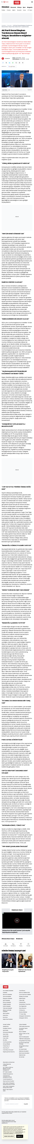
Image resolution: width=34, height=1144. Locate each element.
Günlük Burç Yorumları (24, 1004)
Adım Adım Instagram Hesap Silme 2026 (8, 1087)
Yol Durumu (22, 1010)
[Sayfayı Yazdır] (19, 62)
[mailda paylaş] (16, 62)
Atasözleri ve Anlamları (8, 1062)
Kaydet (26, 1104)
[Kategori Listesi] (32, 2)
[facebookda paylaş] (3, 62)
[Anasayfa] (5, 986)
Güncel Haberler (7, 996)
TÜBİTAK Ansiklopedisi (24, 1038)
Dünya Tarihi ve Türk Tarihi (24, 1034)
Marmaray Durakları (24, 1053)
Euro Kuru (5, 1017)
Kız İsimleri (21, 1057)
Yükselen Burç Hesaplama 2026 (7, 1076)
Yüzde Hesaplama (7, 1079)
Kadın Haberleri (7, 1006)
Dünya (19, 7)
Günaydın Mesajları (8, 1032)
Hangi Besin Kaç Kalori (24, 1040)
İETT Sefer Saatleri (7, 1072)
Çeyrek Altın (6, 1036)
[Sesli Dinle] (9, 90)
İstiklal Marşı (22, 998)
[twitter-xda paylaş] (6, 62)
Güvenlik (19, 10)
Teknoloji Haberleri (7, 1008)
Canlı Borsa (22, 990)
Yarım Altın (5, 1038)
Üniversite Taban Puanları (23, 1029)
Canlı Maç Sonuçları (8, 1050)
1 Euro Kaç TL (6, 1048)
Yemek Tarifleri (6, 1024)
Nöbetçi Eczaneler (23, 996)
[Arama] (2, 2)
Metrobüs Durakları (23, 1051)
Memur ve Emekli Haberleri (7, 1010)
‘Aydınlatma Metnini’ (8, 1133)
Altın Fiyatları (6, 1013)
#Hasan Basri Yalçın (8, 938)
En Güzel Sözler (23, 1049)
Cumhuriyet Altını (7, 1042)
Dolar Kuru (5, 1015)
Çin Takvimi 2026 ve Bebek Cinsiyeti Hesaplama (8, 1069)
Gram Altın (5, 1034)
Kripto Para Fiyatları (8, 1019)
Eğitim (13, 10)
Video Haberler (22, 1024)
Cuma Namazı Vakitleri (25, 994)
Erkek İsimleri (22, 1055)
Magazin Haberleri (7, 998)
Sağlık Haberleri (7, 1004)
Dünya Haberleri (7, 1002)
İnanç (24, 10)
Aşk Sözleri (5, 1030)
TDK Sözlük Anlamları (24, 1026)
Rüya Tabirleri (22, 1031)
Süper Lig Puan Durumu (9, 1051)
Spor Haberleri (6, 1000)
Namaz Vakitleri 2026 (24, 992)
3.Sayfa (9, 10)
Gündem (5, 7)
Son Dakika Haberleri (8, 990)
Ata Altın (5, 1040)
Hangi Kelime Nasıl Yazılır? (23, 1046)
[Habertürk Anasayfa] (17, 2)
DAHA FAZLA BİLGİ (9, 1136)
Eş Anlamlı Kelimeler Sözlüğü (24, 1043)
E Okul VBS (21, 1000)
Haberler (4, 25)
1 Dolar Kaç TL (6, 1046)
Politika (3, 10)
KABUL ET (19, 1136)
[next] (31, 963)
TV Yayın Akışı (22, 1014)
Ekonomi (13, 7)
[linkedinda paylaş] (9, 62)
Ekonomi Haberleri (7, 994)
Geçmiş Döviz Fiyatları (8, 1081)
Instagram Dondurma (24, 1016)
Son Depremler (22, 1006)
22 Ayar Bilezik (6, 1044)
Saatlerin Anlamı (7, 1028)
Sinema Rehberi (23, 1012)
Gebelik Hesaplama (8, 1074)
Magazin (29, 7)
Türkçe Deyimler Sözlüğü (7, 1064)
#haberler (19, 938)
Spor (24, 7)
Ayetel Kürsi (6, 1026)
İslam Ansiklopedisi (24, 1037)
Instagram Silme (23, 1018)
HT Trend (30, 10)
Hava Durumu (22, 1008)
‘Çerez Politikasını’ (19, 1132)
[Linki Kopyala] (22, 62)
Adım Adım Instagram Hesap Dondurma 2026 (9, 1083)
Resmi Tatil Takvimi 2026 (8, 1090)
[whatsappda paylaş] (13, 62)
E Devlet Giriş (22, 1002)
